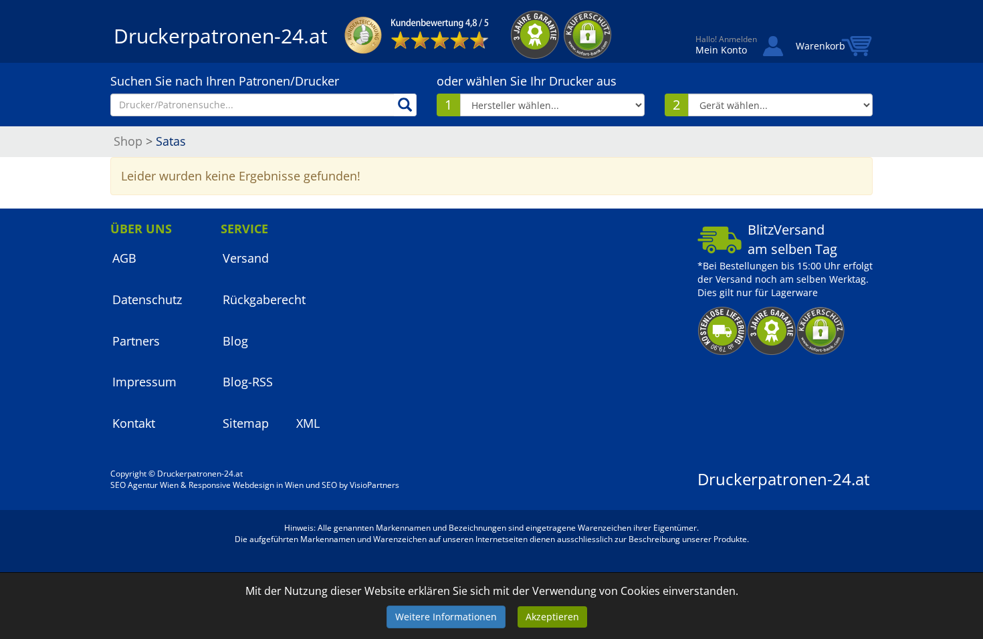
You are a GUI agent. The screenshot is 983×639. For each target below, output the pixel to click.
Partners (136, 341)
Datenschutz (147, 299)
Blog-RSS (248, 382)
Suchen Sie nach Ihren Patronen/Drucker (224, 81)
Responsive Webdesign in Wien (246, 485)
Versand (246, 258)
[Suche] (405, 105)
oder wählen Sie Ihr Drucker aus (527, 81)
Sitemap (246, 423)
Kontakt (133, 423)
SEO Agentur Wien (144, 485)
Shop (128, 141)
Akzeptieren (552, 616)
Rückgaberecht (264, 299)
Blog (235, 341)
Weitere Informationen (446, 616)
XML (308, 423)
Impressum (144, 382)
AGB (124, 258)
